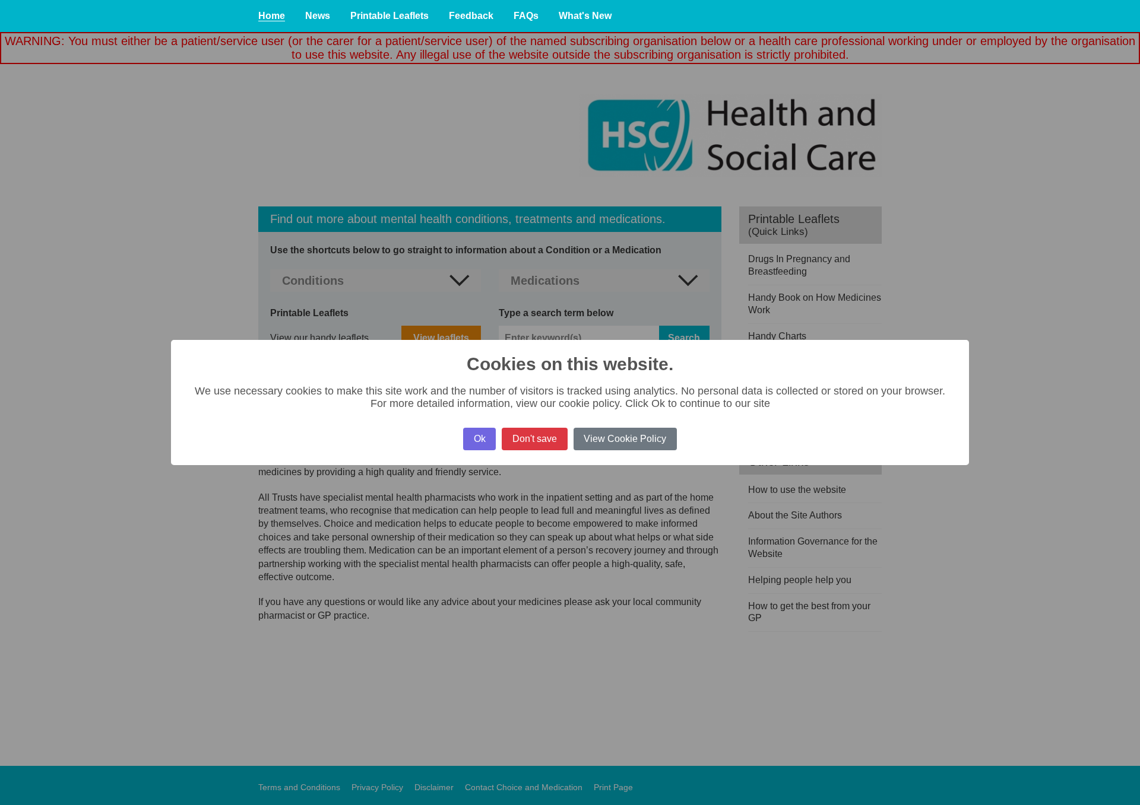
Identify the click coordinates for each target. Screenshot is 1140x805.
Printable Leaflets (389, 16)
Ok (480, 439)
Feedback (471, 16)
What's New (585, 16)
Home (271, 16)
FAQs (526, 16)
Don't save (534, 439)
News (317, 16)
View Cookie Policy (625, 439)
